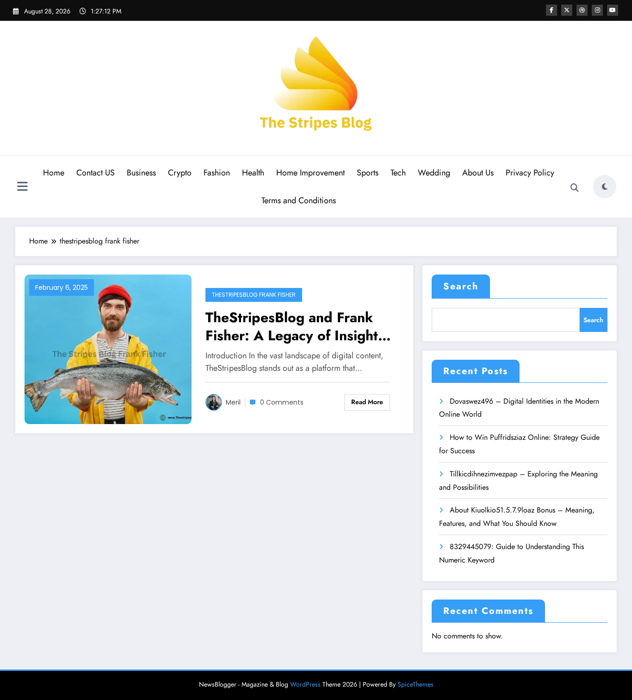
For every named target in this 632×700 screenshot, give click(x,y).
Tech (398, 173)
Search (460, 286)
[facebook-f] (551, 10)
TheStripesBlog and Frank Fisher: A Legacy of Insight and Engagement (291, 326)
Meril (233, 402)
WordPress (305, 684)
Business (141, 173)
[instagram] (597, 10)
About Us (478, 173)
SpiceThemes (415, 684)
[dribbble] (582, 10)
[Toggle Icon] (22, 187)
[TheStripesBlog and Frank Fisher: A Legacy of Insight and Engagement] (108, 348)
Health (253, 173)
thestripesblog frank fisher (254, 295)
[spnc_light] (604, 186)
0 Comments (282, 402)
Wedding (434, 173)
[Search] (574, 188)
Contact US (95, 173)
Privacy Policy (530, 173)
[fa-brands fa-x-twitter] (566, 10)
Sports (367, 173)
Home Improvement (310, 173)
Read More (367, 401)
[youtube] (612, 10)
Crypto (180, 173)
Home (53, 173)
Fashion (217, 173)
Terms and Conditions (298, 200)
